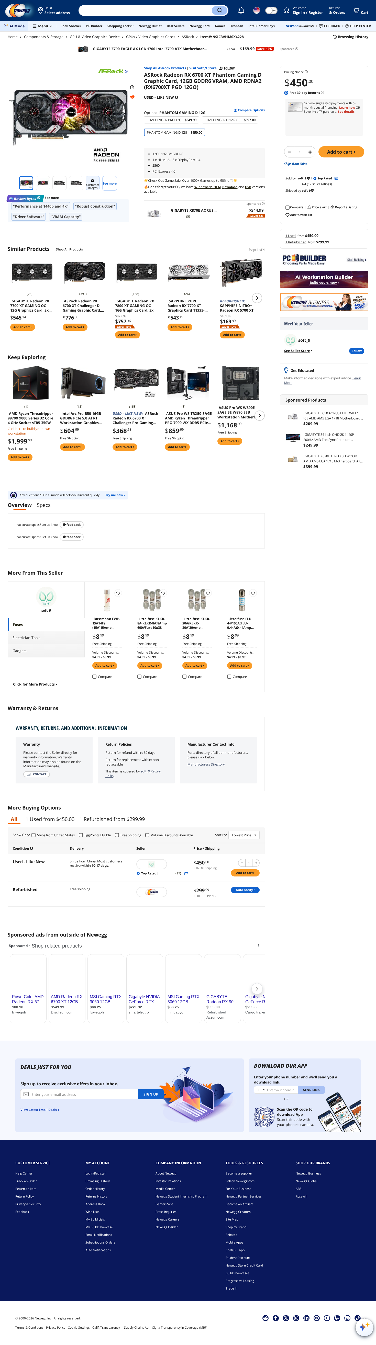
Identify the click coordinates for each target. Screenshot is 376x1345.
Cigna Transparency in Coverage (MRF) (179, 1327)
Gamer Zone (164, 1204)
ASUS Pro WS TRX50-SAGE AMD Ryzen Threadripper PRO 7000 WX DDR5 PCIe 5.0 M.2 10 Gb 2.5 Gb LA (188, 418)
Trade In (231, 1288)
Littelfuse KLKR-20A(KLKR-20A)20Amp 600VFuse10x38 (196, 623)
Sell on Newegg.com (240, 1181)
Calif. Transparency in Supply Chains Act (120, 1327)
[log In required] (118, 593)
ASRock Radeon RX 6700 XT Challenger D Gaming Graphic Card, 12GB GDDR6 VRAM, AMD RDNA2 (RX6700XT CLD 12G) (83, 306)
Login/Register (95, 1173)
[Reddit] (132, 97)
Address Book (95, 1204)
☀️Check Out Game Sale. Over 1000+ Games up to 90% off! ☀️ (190, 180)
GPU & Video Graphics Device (95, 36)
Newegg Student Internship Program (181, 1196)
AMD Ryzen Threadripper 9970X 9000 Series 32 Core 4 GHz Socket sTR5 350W (30, 418)
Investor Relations (168, 1181)
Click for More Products (34, 684)
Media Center (165, 1189)
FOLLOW (357, 351)
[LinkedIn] (306, 1318)
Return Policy (24, 1196)
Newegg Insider (167, 1227)
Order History (95, 1189)
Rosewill (301, 1196)
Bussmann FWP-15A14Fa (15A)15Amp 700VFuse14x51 (106, 623)
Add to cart (340, 152)
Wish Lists (92, 1212)
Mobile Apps (234, 1242)
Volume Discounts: (105, 652)
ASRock (188, 36)
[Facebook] (275, 1318)
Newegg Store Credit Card (244, 1265)
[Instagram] (296, 1318)
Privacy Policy (55, 1327)
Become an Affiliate (239, 1204)
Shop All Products (69, 249)
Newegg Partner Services (244, 1196)
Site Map (232, 1219)
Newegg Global (306, 1181)
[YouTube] (326, 1318)
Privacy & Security (28, 1204)
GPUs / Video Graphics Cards (150, 36)
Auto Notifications (98, 1250)
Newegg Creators (238, 1212)
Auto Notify (245, 890)
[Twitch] (337, 1318)
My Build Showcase (99, 1227)
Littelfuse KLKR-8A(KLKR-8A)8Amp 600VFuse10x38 (152, 623)
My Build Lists (95, 1219)
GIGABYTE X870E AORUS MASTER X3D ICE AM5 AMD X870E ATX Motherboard (193, 210)
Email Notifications (98, 1235)
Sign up (150, 1094)
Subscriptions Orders (100, 1242)
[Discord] (347, 1318)
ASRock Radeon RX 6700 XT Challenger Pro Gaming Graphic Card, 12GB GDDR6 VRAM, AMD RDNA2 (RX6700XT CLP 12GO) (136, 418)
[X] (286, 1318)
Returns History (96, 1196)
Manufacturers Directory (206, 764)
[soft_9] (162, 864)
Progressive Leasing (240, 1281)
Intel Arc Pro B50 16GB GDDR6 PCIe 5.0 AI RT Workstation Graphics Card (80, 418)
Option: (174, 112)
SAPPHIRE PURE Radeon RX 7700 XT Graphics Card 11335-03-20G (186, 306)
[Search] (219, 10)
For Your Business (238, 1189)
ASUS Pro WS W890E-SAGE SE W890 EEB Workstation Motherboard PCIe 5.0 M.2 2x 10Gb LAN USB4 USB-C (240, 412)
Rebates (231, 1235)
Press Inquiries (166, 1212)
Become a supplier (239, 1173)
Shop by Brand (236, 1227)
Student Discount (238, 1258)
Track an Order (26, 1181)
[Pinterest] (316, 1318)
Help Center (23, 1173)
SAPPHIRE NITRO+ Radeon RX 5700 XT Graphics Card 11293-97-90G (238, 306)
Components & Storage (43, 36)
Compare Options (251, 110)
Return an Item (25, 1189)
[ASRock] (113, 71)
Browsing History (97, 1181)
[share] (132, 87)
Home (13, 36)
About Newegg (166, 1173)
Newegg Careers (168, 1219)
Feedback (73, 524)
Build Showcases (237, 1273)
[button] (54, 10)
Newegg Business (308, 1173)
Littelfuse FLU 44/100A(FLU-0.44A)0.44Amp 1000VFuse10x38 (240, 623)
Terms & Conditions (29, 1327)
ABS (299, 1189)
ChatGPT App (235, 1250)
